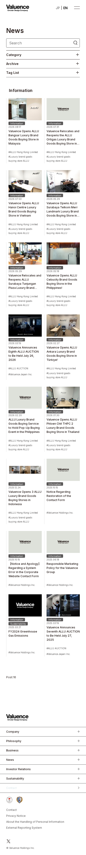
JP (58, 8)
